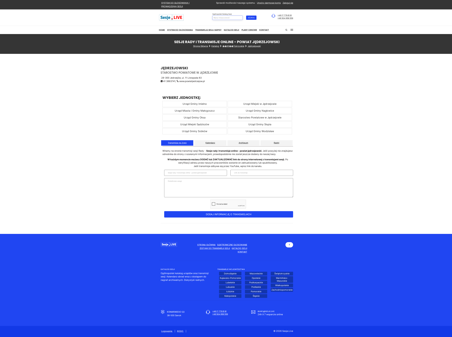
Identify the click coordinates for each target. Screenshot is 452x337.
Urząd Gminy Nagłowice (260, 110)
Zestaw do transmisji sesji (215, 248)
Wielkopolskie (282, 285)
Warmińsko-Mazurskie (282, 279)
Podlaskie (256, 287)
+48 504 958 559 (285, 18)
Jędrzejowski (254, 46)
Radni (276, 143)
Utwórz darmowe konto (269, 3)
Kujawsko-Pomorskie (230, 278)
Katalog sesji (231, 30)
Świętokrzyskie (281, 273)
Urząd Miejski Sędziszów (194, 124)
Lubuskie (230, 287)
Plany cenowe (249, 30)
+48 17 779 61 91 (285, 15)
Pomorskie (256, 291)
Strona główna (200, 46)
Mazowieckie (256, 273)
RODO (180, 331)
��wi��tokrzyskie (233, 46)
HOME (162, 30)
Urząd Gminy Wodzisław (260, 131)
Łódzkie (230, 291)
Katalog (215, 46)
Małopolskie (230, 296)
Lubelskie (230, 282)
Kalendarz (210, 143)
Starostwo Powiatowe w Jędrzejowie (259, 117)
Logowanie (167, 331)
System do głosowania (180, 30)
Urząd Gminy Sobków (194, 131)
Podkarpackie (256, 282)
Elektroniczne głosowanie (232, 244)
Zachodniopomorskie (282, 290)
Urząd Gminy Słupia (259, 124)
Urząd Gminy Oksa (195, 117)
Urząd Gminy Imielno (195, 103)
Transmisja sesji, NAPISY (208, 30)
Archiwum (243, 143)
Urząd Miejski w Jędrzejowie (259, 103)
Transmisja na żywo (177, 143)
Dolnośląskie (230, 273)
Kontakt (264, 30)
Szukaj (251, 17)
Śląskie (256, 296)
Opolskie (256, 278)
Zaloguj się (288, 3)
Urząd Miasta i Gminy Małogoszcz (195, 110)
